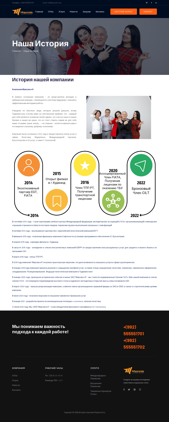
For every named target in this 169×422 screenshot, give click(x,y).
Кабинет (148, 12)
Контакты (100, 11)
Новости (74, 11)
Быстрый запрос (124, 12)
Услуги (62, 11)
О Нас (51, 11)
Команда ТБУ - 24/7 (54, 380)
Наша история (31, 51)
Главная (39, 11)
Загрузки (87, 11)
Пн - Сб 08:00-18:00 (54, 375)
